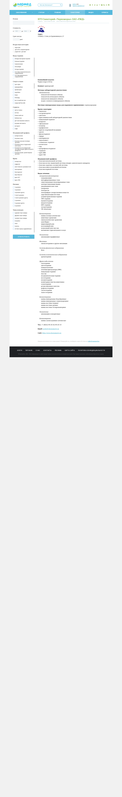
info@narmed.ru (93, 341)
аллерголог (18, 161)
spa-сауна (17, 84)
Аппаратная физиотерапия (22, 58)
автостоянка (18, 110)
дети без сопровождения (22, 49)
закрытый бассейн (20, 103)
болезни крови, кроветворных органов (23, 153)
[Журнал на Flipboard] (101, 5)
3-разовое (18, 187)
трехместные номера (21, 218)
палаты (17, 226)
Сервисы (105, 12)
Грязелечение (19, 64)
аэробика (17, 92)
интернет (17, 126)
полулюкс (17, 221)
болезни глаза (19, 138)
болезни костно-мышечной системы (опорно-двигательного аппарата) (24, 149)
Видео (91, 12)
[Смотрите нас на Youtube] (97, 5)
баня (16, 95)
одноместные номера (21, 213)
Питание (28, 350)
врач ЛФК (17, 180)
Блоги (19, 350)
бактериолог (18, 172)
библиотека (18, 118)
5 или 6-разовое (19, 195)
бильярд (17, 97)
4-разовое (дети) (19, 192)
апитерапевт (18, 169)
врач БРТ (17, 177)
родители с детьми (20, 51)
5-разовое (18, 200)
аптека (17, 112)
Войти (74, 4)
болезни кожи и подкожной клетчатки (23, 145)
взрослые (17, 47)
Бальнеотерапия (19, 61)
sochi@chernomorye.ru (51, 329)
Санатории (75, 12)
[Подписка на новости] (106, 5)
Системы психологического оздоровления (22, 72)
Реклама (58, 350)
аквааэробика (19, 87)
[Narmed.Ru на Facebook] (92, 5)
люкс (16, 223)
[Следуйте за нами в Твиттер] (94, 5)
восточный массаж (20, 100)
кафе (16, 128)
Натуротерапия (19, 69)
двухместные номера (21, 215)
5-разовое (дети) (19, 203)
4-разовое (18, 190)
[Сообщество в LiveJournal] (99, 5)
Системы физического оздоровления (21, 76)
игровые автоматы (20, 123)
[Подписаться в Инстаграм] (108, 5)
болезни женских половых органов (22, 141)
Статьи (41, 12)
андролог (17, 164)
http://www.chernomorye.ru (51, 333)
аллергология (19, 135)
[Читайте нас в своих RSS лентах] (104, 5)
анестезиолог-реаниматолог (23, 166)
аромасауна (18, 89)
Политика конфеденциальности (91, 350)
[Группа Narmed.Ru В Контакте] (90, 5)
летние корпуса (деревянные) (23, 228)
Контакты (47, 350)
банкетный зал (19, 115)
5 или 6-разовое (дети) (21, 197)
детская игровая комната (22, 120)
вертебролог (18, 174)
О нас (38, 350)
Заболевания (21, 12)
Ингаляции (18, 66)
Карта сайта (70, 350)
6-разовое (18, 205)
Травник (57, 12)
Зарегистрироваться (78, 6)
